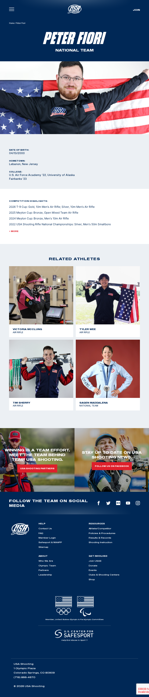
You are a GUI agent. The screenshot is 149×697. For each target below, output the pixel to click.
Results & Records (100, 538)
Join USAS (95, 561)
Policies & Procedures (102, 533)
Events (93, 570)
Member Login (47, 538)
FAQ (41, 533)
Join (136, 10)
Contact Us (45, 528)
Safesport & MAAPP (50, 542)
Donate (93, 565)
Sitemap (43, 547)
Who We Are (46, 561)
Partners (44, 570)
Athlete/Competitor (100, 528)
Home (11, 23)
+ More (14, 231)
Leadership (45, 574)
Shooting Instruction (100, 542)
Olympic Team (47, 565)
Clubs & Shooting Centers (104, 574)
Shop (92, 579)
